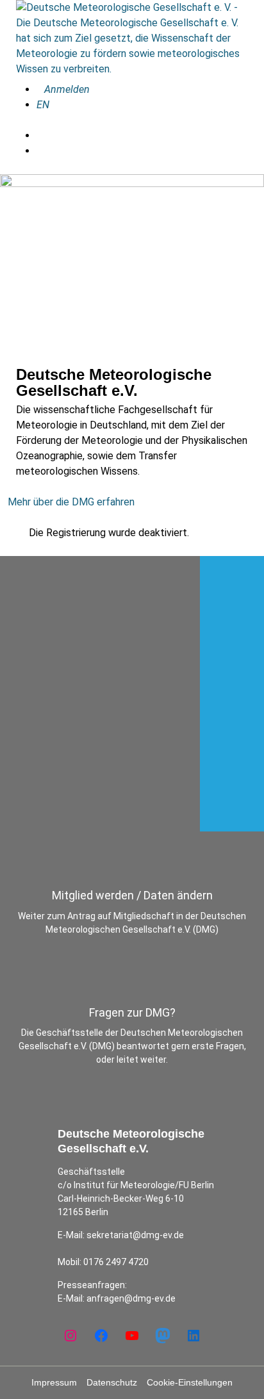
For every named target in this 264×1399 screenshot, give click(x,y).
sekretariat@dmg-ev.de (135, 1235)
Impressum (54, 1382)
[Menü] (40, 151)
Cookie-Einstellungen (190, 1382)
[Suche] (40, 135)
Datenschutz (112, 1382)
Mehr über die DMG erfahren (71, 502)
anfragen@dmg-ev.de (131, 1298)
